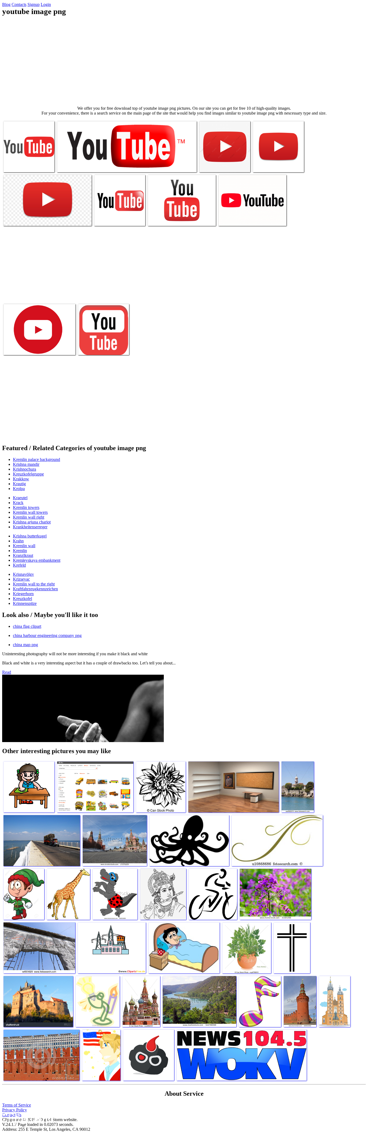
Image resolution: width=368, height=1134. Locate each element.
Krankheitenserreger (30, 527)
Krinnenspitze (25, 603)
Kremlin (20, 550)
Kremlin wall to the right (34, 584)
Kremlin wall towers (30, 512)
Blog (6, 4)
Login (46, 4)
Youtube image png (19, 165)
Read (6, 672)
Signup (33, 4)
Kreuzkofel (22, 598)
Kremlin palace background (36, 459)
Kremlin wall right (28, 517)
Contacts (19, 4)
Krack (18, 502)
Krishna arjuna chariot (32, 522)
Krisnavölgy (23, 574)
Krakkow (21, 479)
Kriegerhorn (23, 593)
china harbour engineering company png (47, 635)
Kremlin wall (24, 545)
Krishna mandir (26, 464)
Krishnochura (24, 469)
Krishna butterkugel (30, 536)
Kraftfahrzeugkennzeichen (35, 589)
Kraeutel (20, 497)
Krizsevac (21, 579)
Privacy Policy (14, 1110)
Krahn (18, 541)
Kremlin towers (26, 507)
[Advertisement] (184, 61)
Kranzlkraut (23, 555)
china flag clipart (27, 626)
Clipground (27, 1117)
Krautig (19, 483)
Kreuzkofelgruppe (28, 474)
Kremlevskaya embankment (36, 560)
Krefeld (19, 565)
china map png (25, 644)
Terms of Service (16, 1105)
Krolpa (19, 488)
